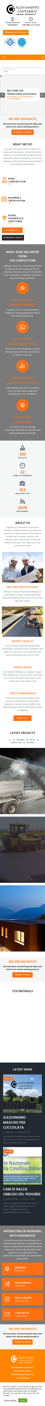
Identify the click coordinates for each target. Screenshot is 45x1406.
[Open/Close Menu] (3, 57)
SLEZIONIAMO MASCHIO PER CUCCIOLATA (14, 1122)
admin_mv (9, 1132)
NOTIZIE (8, 1078)
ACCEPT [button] (23, 1400)
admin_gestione (11, 1199)
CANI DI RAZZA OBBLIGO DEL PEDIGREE (22, 1192)
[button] (16, 32)
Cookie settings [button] (10, 1400)
